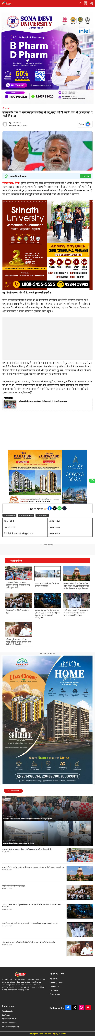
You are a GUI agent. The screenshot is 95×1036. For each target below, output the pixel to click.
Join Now (54, 520)
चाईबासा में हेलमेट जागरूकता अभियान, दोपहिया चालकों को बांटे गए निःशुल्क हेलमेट (43, 401)
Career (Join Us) (56, 983)
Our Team (6, 1015)
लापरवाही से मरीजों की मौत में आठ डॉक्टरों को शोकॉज (47, 584)
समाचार (7, 108)
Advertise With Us (9, 1019)
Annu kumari (16, 123)
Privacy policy (55, 994)
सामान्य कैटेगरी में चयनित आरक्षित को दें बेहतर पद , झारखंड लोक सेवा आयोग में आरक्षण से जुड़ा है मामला (76, 585)
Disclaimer (54, 990)
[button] (81, 3)
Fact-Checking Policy (10, 1026)
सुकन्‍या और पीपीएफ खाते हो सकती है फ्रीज (31, 292)
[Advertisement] (47, 332)
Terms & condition (9, 1023)
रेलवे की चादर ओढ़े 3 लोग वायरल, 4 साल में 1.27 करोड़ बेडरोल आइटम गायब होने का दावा (76, 612)
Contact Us (54, 986)
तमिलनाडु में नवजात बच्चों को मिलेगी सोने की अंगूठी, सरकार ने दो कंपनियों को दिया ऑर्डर (18, 641)
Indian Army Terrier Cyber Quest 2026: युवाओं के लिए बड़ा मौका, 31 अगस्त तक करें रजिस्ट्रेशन (47, 614)
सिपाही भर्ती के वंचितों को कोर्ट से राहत (17, 611)
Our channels (7, 1011)
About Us (54, 979)
